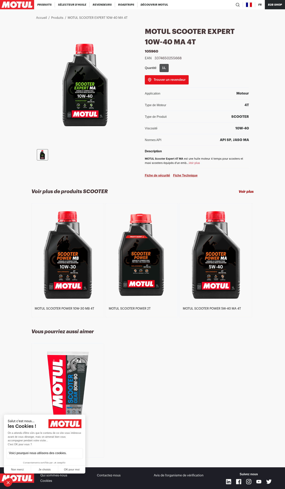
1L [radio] (164, 68)
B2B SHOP (275, 4)
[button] (8, 482)
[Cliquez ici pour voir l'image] (42, 154)
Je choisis (45, 469)
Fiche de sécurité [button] (157, 175)
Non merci (17, 469)
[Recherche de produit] (238, 5)
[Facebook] (238, 481)
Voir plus (246, 191)
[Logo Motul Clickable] (17, 4)
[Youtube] (259, 481)
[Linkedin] (228, 481)
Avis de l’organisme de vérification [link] (179, 475)
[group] (164, 68)
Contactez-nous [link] (109, 475)
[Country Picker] (249, 5)
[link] (126, 4)
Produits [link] (57, 17)
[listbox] (142, 261)
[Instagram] (248, 481)
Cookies (46, 480)
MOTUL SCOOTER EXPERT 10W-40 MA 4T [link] (98, 17)
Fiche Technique (185, 175)
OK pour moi (71, 469)
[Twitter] (269, 481)
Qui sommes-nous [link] (53, 475)
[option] (68, 258)
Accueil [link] (41, 17)
